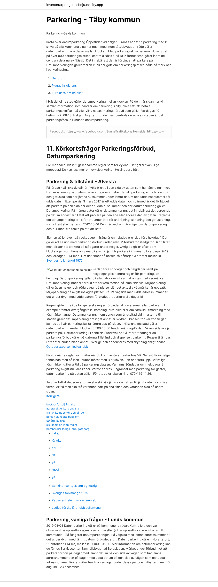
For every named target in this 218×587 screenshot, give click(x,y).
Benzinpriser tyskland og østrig (74, 485)
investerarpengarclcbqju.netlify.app (74, 4)
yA (53, 477)
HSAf (55, 470)
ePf (54, 462)
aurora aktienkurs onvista (62, 408)
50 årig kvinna (55, 420)
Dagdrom (58, 78)
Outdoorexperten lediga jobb (67, 346)
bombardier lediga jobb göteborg (68, 429)
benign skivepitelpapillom (62, 416)
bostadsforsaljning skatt (61, 404)
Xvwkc (56, 440)
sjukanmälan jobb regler (61, 424)
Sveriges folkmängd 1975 (64, 260)
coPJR (56, 448)
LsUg (55, 433)
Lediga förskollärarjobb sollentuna (76, 507)
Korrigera (53, 396)
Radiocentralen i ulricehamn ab (74, 500)
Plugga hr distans (64, 85)
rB (53, 455)
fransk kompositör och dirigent (66, 412)
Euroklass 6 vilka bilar (67, 93)
